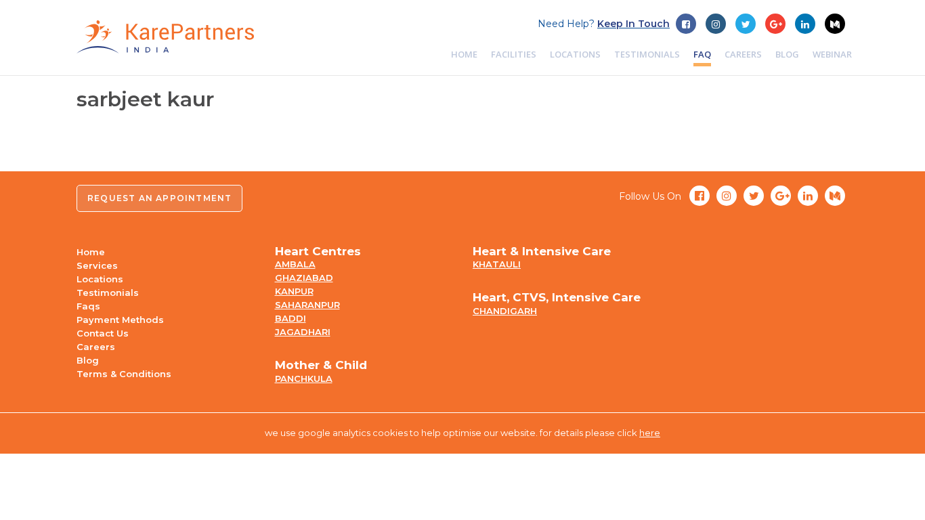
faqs (88, 306)
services (97, 265)
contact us (103, 333)
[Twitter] (716, 24)
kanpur (294, 291)
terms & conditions (124, 373)
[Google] (775, 24)
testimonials (647, 54)
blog (787, 54)
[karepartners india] (166, 36)
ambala (295, 264)
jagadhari (302, 331)
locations (575, 54)
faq (702, 54)
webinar (832, 54)
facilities (513, 54)
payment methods (120, 319)
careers (743, 54)
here (649, 432)
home (464, 54)
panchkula (303, 378)
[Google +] (745, 24)
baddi (290, 318)
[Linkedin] (805, 24)
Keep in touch (633, 24)
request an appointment (159, 198)
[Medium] (835, 24)
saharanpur (307, 304)
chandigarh (505, 310)
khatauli (497, 264)
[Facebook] (686, 24)
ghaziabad (304, 277)
